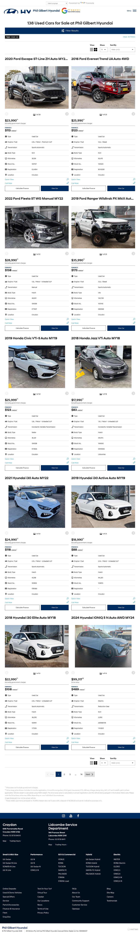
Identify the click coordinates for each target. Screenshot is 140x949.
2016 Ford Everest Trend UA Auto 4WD (100, 59)
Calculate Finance (22, 188)
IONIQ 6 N (118, 881)
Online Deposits (9, 888)
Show (102, 45)
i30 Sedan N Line (10, 863)
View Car (55, 188)
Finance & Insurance (11, 908)
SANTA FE (62, 870)
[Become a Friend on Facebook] (78, 816)
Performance (36, 854)
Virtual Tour (42, 892)
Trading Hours (15, 841)
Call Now (8, 183)
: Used (10, 37)
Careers (110, 896)
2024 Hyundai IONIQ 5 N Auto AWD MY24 (102, 618)
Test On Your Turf (44, 888)
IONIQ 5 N (34, 870)
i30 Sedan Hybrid (93, 859)
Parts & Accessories (11, 905)
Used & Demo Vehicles (12, 892)
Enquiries (7, 917)
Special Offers (8, 896)
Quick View (9, 179)
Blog (109, 888)
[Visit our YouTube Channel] (71, 816)
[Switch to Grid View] (95, 49)
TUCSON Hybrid (92, 866)
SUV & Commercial (66, 854)
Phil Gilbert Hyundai (46, 10)
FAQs (74, 888)
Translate (90, 3)
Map (4, 841)
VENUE (61, 859)
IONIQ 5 (117, 870)
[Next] (67, 114)
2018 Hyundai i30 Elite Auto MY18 (30, 618)
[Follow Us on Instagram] (63, 816)
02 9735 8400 (15, 835)
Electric (117, 854)
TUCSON (62, 866)
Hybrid (89, 854)
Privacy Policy (43, 912)
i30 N (32, 863)
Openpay (76, 908)
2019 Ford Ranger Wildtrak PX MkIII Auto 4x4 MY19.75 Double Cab (103, 199)
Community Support (80, 900)
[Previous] (6, 114)
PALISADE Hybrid (93, 874)
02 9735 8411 (60, 839)
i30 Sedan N (35, 866)
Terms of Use (42, 908)
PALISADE (62, 874)
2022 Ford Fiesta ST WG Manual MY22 (34, 199)
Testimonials (112, 900)
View (92, 45)
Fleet (5, 912)
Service (6, 900)
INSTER (117, 859)
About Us (76, 892)
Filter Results (72, 30)
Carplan (40, 896)
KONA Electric (119, 863)
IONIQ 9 (117, 874)
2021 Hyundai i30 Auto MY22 (26, 478)
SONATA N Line (9, 866)
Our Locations (43, 900)
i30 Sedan (7, 859)
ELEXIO (117, 866)
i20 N (32, 859)
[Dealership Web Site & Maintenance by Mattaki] (132, 929)
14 (81, 774)
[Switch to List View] (91, 49)
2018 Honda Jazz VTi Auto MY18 (95, 338)
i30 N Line (7, 870)
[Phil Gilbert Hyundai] (17, 10)
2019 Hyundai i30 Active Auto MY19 (98, 478)
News (39, 905)
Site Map (110, 892)
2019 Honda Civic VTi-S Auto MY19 (31, 338)
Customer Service (79, 905)
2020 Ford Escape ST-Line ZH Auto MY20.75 (37, 59)
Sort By (113, 45)
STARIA (61, 877)
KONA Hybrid (91, 863)
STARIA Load (63, 881)
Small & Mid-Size (10, 854)
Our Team (76, 896)
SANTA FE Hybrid (93, 870)
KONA (60, 863)
